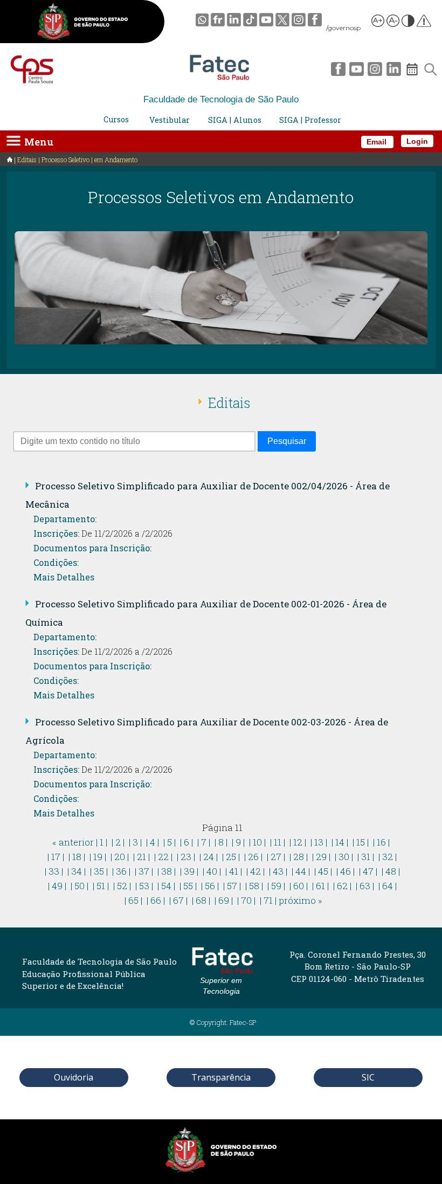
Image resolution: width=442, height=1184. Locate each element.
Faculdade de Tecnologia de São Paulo (221, 99)
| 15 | (360, 842)
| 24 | (208, 856)
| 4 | (152, 842)
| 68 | (201, 900)
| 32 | (387, 856)
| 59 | (276, 886)
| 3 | (135, 842)
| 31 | (365, 856)
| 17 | (55, 856)
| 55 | (188, 886)
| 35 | (99, 871)
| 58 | (254, 886)
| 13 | (318, 842)
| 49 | (57, 886)
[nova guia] (424, 22)
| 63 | (365, 886)
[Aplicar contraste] (409, 22)
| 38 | (166, 871)
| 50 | (79, 886)
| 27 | (276, 856)
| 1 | (101, 842)
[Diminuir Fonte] (393, 22)
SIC (368, 1077)
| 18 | (76, 856)
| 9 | (238, 842)
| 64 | (387, 886)
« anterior (73, 842)
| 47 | (368, 871)
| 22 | (163, 856)
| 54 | (166, 886)
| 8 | (221, 842)
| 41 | (233, 871)
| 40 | (212, 871)
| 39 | (189, 871)
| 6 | (186, 842)
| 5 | (169, 842)
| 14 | (339, 842)
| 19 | (97, 856)
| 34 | (76, 871)
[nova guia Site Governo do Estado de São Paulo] (82, 23)
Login (417, 141)
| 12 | (297, 842)
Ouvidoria (73, 1077)
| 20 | (119, 856)
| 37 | (144, 871)
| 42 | (255, 871)
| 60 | (298, 886)
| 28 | (298, 856)
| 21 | (141, 856)
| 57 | (232, 886)
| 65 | (133, 900)
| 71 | (268, 900)
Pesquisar (286, 441)
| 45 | (323, 871)
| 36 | (121, 871)
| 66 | (155, 900)
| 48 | (390, 871)
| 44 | (300, 871)
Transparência (221, 1077)
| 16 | (381, 842)
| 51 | (101, 886)
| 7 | (203, 842)
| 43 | (278, 871)
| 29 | (321, 856)
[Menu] (13, 140)
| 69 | (223, 900)
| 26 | (253, 856)
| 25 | (231, 856)
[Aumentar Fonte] (378, 22)
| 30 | (344, 856)
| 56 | (210, 886)
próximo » (300, 900)
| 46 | (345, 871)
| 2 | (118, 842)
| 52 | (122, 886)
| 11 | (277, 842)
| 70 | (246, 900)
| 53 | (144, 886)
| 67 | (178, 900)
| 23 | (186, 856)
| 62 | (342, 886)
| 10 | (257, 842)
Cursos (116, 119)
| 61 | (320, 886)
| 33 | (54, 871)
